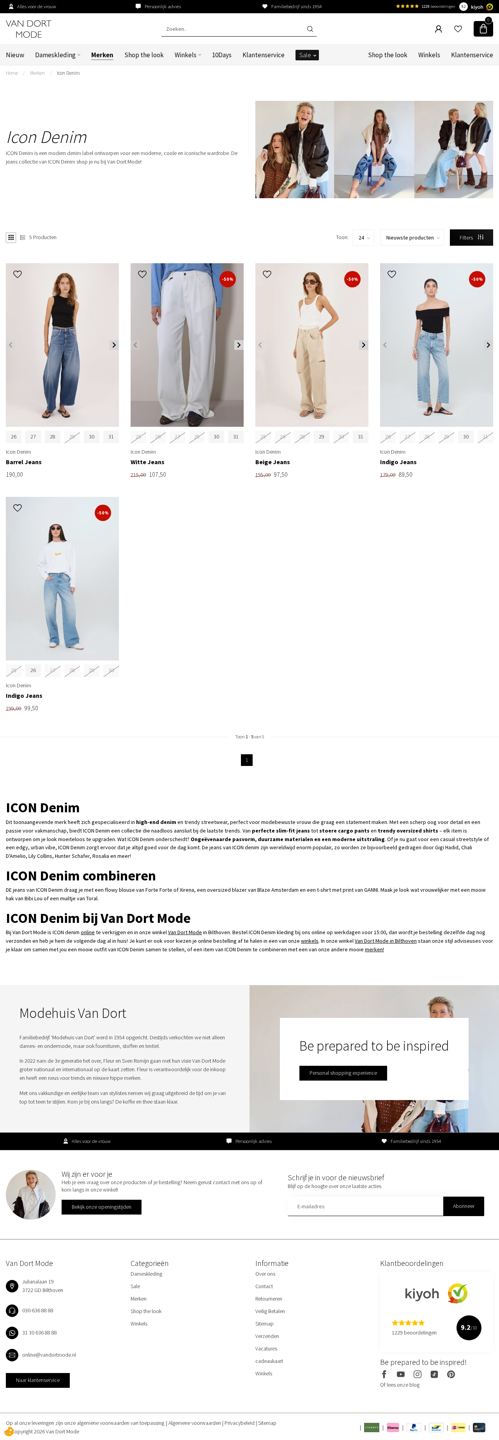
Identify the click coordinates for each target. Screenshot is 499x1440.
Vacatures (266, 1348)
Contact (264, 1286)
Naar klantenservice (38, 1380)
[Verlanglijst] (458, 29)
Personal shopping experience (343, 1072)
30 (91, 436)
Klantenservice (263, 55)
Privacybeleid (240, 1422)
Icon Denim (68, 73)
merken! (374, 949)
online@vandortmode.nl (49, 1354)
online (88, 932)
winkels (310, 940)
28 (52, 436)
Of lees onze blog (399, 1384)
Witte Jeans (148, 462)
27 (33, 436)
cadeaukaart (269, 1360)
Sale (305, 55)
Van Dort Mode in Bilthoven (386, 940)
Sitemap (264, 1323)
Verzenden (267, 1336)
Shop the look (144, 55)
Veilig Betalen (270, 1311)
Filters (467, 237)
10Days (222, 55)
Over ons (265, 1273)
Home (12, 73)
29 (321, 436)
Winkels (185, 55)
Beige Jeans (272, 462)
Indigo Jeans (398, 462)
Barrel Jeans (24, 462)
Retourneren (268, 1298)
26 (13, 436)
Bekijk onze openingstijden (101, 1206)
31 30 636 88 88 (39, 1332)
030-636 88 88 (37, 1310)
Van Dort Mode (185, 932)
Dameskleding (55, 55)
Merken (102, 55)
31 (111, 436)
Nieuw (15, 55)
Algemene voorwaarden (195, 1422)
